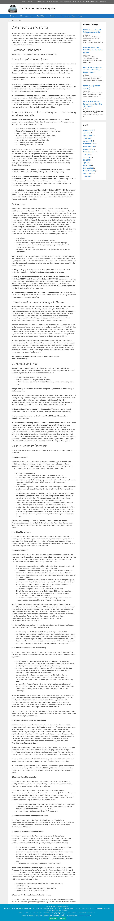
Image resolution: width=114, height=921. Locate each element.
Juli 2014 (86, 154)
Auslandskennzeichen (68, 16)
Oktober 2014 (88, 149)
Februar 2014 (88, 168)
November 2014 (89, 146)
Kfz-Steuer (53, 16)
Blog (80, 16)
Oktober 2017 (88, 130)
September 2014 (89, 152)
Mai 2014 (86, 160)
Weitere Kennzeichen (92, 1)
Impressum (103, 1)
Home (9, 20)
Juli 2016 (86, 138)
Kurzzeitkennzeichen (27, 1)
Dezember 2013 (89, 171)
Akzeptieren (53, 918)
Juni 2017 (86, 133)
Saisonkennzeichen (52, 1)
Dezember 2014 (89, 144)
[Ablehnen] (112, 913)
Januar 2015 (87, 141)
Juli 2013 (86, 176)
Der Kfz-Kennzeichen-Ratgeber (38, 8)
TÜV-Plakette (41, 16)
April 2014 (86, 163)
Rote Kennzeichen (40, 1)
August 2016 (87, 135)
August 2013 (87, 173)
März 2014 (87, 165)
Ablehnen (62, 918)
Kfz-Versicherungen (26, 16)
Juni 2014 (86, 157)
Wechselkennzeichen (79, 1)
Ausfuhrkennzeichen (65, 1)
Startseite (13, 16)
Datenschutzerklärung (83, 915)
